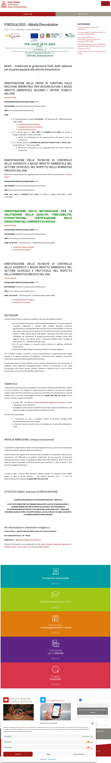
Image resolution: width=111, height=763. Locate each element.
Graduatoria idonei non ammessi (30, 127)
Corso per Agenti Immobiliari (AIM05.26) (88, 28)
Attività (11, 30)
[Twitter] (43, 700)
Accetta (18, 754)
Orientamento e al (56, 626)
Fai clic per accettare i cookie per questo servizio (92, 711)
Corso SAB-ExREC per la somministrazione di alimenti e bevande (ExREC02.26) (89, 39)
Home (6, 30)
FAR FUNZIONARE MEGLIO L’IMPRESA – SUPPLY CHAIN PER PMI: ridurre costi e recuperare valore (92, 46)
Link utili (100, 731)
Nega (48, 754)
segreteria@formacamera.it (29, 540)
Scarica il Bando (10, 97)
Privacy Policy (52, 759)
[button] (92, 723)
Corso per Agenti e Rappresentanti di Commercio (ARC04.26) (91, 33)
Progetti (55, 678)
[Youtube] (6, 700)
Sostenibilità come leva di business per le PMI (92, 52)
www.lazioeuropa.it (42, 547)
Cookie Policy (43, 759)
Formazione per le (55, 652)
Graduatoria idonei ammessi (28, 124)
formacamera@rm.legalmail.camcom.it (50, 402)
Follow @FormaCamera (55, 700)
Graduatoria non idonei (27, 129)
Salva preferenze (79, 754)
